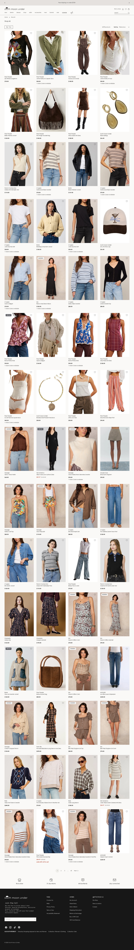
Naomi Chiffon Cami (74, 640)
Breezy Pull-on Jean (73, 586)
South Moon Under (14, 942)
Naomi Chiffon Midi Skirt (106, 640)
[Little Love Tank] (83, 392)
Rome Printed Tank (10, 360)
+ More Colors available (43, 83)
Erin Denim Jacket (10, 586)
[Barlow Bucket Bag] (51, 668)
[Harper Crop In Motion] (114, 831)
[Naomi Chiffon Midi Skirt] (114, 614)
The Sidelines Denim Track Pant (108, 531)
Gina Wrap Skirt (40, 531)
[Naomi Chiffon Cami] (83, 614)
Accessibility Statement (53, 913)
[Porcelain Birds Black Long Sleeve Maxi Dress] (51, 723)
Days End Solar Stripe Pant (107, 417)
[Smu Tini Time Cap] (114, 221)
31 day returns (51, 883)
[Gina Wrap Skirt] (51, 506)
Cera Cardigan (9, 304)
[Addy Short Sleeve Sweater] (19, 777)
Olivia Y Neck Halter (10, 474)
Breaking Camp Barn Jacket (44, 247)
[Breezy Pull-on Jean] (83, 560)
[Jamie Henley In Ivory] (114, 53)
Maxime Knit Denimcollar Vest (108, 586)
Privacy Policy (51, 907)
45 (71, 870)
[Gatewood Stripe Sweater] (51, 164)
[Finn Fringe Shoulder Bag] (51, 110)
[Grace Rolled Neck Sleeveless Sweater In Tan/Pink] (83, 831)
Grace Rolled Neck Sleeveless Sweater (79, 474)
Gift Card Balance (75, 920)
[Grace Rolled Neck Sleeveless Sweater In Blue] (19, 831)
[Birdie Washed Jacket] (19, 110)
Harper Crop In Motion (106, 857)
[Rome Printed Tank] (19, 335)
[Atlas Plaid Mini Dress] (114, 335)
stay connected (114, 883)
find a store (117, 9)
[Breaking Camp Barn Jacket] (51, 221)
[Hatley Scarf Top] (19, 506)
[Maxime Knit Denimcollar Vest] (114, 560)
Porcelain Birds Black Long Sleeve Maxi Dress (48, 748)
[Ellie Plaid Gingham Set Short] (114, 723)
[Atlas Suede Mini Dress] (83, 110)
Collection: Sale (72, 931)
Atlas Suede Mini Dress (74, 135)
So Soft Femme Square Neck (13, 417)
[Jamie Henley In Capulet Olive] (51, 53)
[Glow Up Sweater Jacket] (19, 668)
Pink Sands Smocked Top (43, 857)
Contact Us (50, 900)
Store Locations (97, 903)
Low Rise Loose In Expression (107, 694)
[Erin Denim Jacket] (19, 560)
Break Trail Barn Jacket (74, 190)
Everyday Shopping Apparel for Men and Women (32, 931)
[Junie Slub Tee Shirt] (19, 221)
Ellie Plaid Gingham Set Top (75, 748)
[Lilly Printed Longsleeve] (19, 53)
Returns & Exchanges (76, 913)
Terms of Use (50, 910)
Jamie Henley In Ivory (106, 78)
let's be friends (82, 883)
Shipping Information (76, 910)
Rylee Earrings (104, 135)
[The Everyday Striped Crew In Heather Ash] (51, 777)
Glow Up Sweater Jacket (12, 694)
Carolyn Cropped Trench (11, 748)
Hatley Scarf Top (9, 531)
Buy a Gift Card (74, 916)
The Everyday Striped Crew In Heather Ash (48, 802)
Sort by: (116, 27)
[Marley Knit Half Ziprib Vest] (19, 164)
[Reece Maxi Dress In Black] (51, 278)
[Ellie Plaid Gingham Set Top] (83, 723)
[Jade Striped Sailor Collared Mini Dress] (114, 777)
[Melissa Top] (19, 614)
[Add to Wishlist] (31, 33)
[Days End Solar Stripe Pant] (114, 392)
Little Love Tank (72, 417)
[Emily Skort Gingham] (114, 449)
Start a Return (73, 907)
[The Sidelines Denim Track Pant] (114, 506)
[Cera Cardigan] (19, 278)
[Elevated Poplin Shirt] (83, 506)
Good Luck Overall (73, 78)
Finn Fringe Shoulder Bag (43, 135)
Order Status (73, 903)
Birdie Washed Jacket (10, 135)
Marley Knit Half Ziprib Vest (12, 190)
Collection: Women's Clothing (57, 931)
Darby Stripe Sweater (74, 304)
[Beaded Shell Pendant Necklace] (51, 392)
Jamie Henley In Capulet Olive (44, 78)
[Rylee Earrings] (114, 110)
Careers (95, 907)
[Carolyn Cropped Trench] (19, 723)
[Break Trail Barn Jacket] (83, 164)
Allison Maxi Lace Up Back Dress (45, 474)
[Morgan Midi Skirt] (51, 614)
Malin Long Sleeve (73, 802)
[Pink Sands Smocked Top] (51, 831)
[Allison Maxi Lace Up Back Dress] (51, 449)
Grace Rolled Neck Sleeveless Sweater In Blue (17, 857)
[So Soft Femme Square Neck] (19, 392)
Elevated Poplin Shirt (73, 531)
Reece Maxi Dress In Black (43, 304)
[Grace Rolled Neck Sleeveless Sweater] (83, 449)
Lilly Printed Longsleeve (11, 78)
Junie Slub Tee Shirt (10, 247)
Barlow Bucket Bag (41, 694)
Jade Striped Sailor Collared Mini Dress (110, 802)
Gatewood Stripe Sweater (43, 190)
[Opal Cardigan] (51, 335)
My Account (73, 900)
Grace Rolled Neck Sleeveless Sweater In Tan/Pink (82, 857)
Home (6, 17)
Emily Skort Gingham (106, 474)
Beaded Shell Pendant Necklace (45, 417)
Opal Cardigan (40, 360)
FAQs (48, 903)
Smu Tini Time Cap (105, 247)
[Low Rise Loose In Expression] (114, 668)
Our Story (95, 900)
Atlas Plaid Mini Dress (106, 360)
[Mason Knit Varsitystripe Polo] (51, 560)
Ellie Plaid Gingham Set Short (108, 748)
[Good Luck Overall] (83, 53)
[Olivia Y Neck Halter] (19, 449)
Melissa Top (8, 640)
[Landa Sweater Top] (114, 278)
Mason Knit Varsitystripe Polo (44, 586)
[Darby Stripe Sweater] (83, 278)
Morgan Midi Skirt (41, 640)
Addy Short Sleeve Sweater (12, 802)
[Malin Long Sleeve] (83, 777)
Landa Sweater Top (105, 304)
